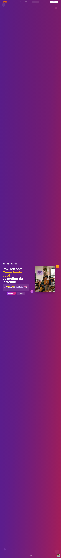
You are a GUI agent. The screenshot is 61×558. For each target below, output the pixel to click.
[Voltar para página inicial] (5, 2)
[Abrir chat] (58, 555)
